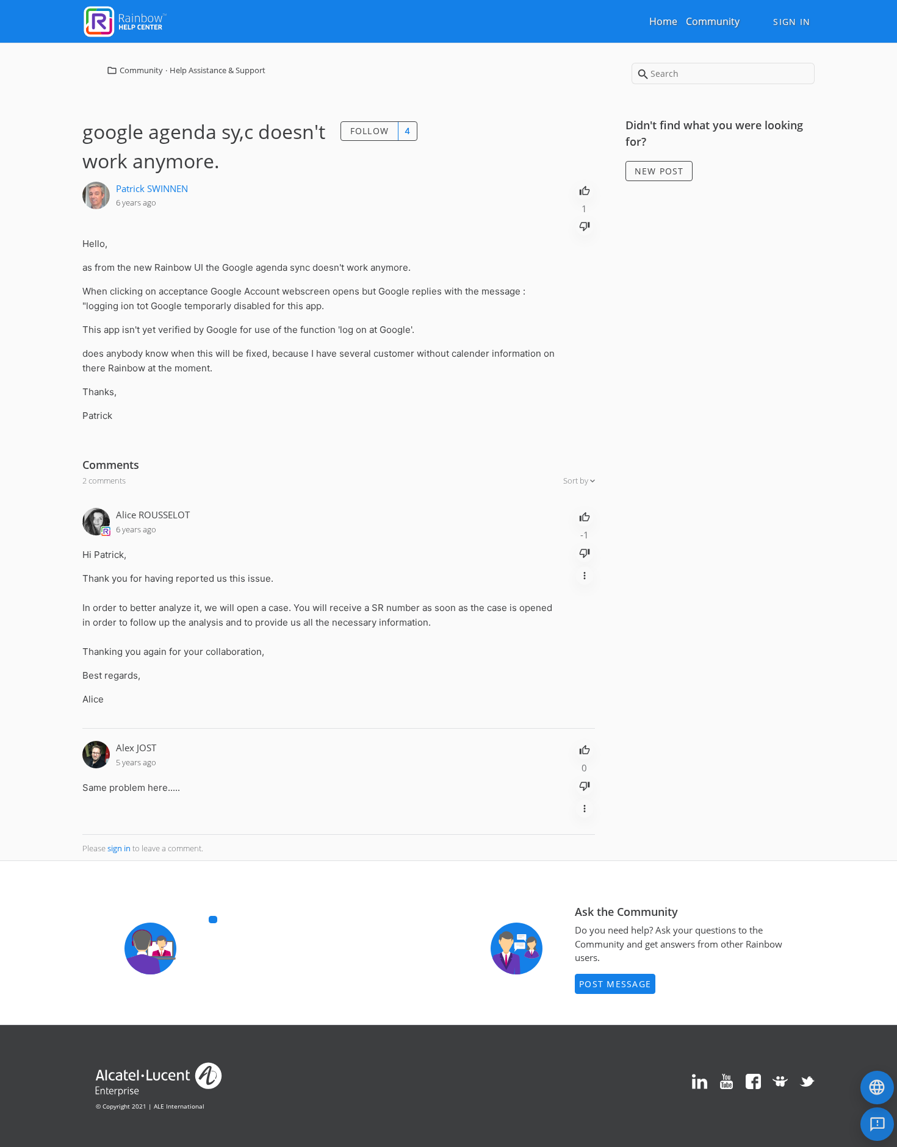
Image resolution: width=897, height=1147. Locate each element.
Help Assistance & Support (217, 70)
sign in (119, 848)
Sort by (576, 480)
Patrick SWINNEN (152, 188)
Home (663, 21)
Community (713, 21)
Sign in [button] (791, 21)
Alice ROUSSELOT (153, 515)
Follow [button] (369, 131)
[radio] (584, 190)
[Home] (125, 20)
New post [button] (659, 171)
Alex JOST (136, 747)
